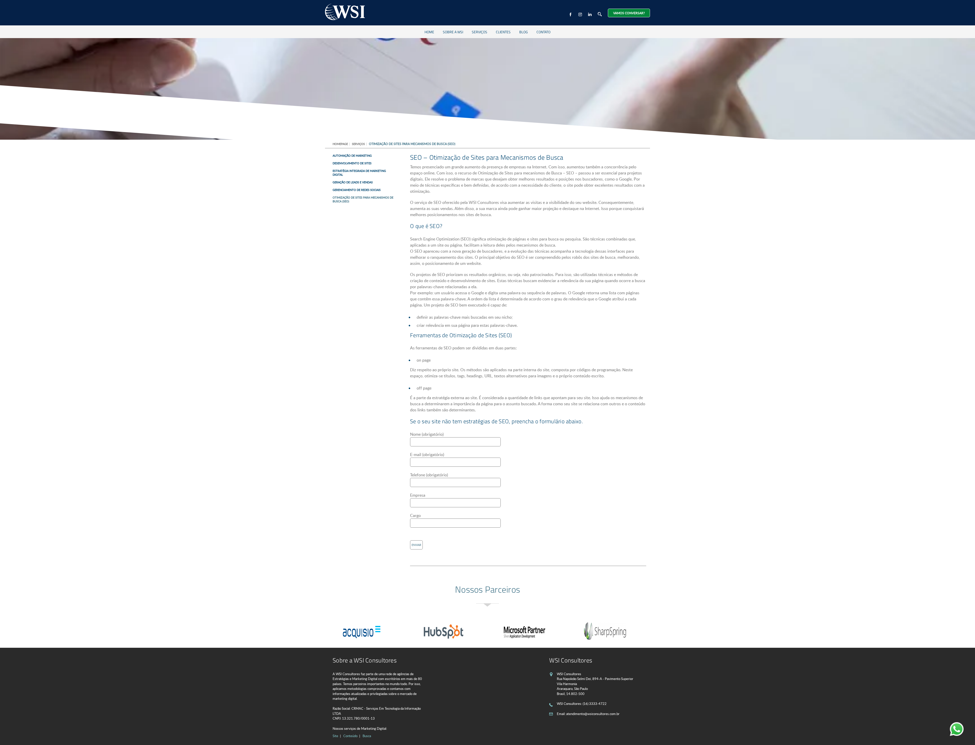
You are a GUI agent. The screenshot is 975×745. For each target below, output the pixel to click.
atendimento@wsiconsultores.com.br (593, 713)
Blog (523, 32)
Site (335, 736)
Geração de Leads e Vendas (353, 182)
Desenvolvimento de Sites (352, 163)
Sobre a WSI (453, 32)
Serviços (479, 32)
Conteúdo (350, 736)
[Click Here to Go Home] (345, 12)
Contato (543, 32)
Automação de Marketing (352, 155)
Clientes (503, 32)
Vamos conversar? (629, 13)
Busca (367, 736)
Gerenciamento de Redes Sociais (357, 190)
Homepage (340, 144)
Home (429, 32)
